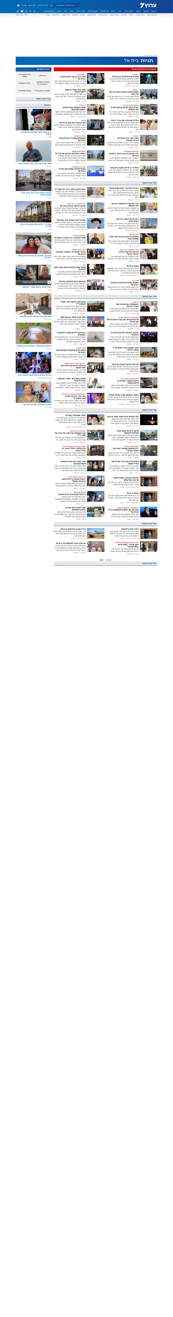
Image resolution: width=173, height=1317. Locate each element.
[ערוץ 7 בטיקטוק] (18, 11)
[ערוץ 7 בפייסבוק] (30, 11)
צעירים (124, 15)
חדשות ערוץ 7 (146, 6)
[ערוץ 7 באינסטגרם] (26, 11)
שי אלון (42, 75)
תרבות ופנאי (91, 15)
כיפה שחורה (140, 15)
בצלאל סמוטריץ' (24, 91)
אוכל (65, 11)
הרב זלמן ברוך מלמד (25, 75)
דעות (72, 11)
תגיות (151, 55)
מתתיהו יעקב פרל (42, 91)
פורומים (75, 15)
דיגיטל (131, 15)
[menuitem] (154, 11)
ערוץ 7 (155, 55)
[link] (33, 134)
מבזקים (146, 11)
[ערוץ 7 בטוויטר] (34, 11)
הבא (101, 560)
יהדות (59, 11)
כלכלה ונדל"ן (80, 11)
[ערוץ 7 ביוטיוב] (22, 11)
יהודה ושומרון (24, 83)
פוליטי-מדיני (128, 11)
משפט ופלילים (93, 11)
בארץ (120, 11)
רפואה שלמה (114, 15)
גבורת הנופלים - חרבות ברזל (42, 83)
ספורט (82, 15)
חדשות (153, 11)
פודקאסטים (104, 11)
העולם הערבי (102, 15)
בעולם (113, 11)
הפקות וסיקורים (49, 11)
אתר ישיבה (66, 15)
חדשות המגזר (152, 15)
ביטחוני (138, 11)
